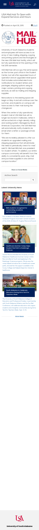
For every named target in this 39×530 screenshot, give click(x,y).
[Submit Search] (33, 180)
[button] (35, 4)
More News (19, 316)
